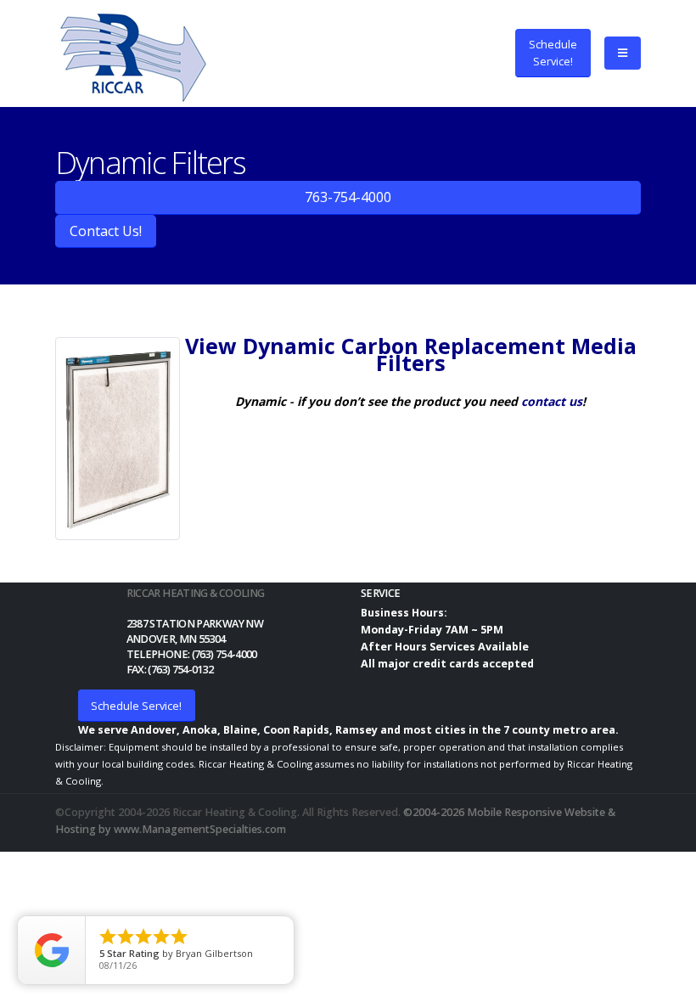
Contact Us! (106, 231)
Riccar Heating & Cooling (195, 593)
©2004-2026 (433, 812)
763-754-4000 (348, 197)
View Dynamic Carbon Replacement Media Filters (411, 354)
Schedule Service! (136, 705)
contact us (551, 401)
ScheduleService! (553, 52)
